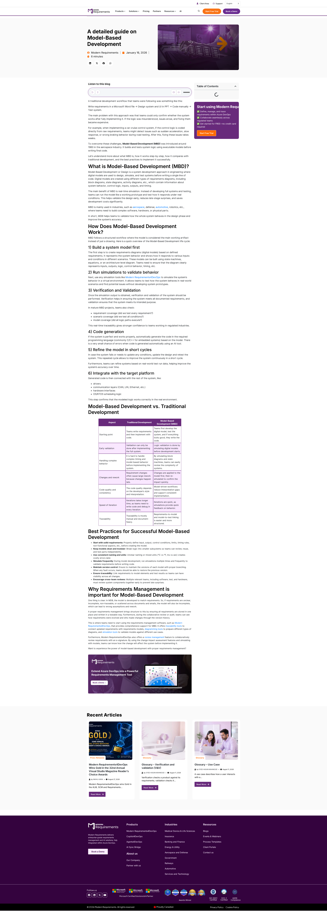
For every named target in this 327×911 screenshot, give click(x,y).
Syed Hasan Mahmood (155, 773)
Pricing (146, 11)
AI (181, 11)
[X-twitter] (99, 895)
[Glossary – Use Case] (216, 740)
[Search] (199, 11)
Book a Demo (231, 11)
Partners (157, 11)
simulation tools (110, 632)
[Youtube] (105, 895)
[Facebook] (89, 895)
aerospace (138, 207)
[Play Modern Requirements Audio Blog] (92, 92)
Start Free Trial (211, 11)
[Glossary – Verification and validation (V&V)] (163, 740)
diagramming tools (154, 629)
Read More (96, 794)
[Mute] (173, 92)
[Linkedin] (94, 895)
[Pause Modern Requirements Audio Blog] (97, 92)
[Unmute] (178, 92)
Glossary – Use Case (207, 764)
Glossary (147, 758)
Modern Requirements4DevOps (142, 277)
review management (154, 637)
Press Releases (97, 758)
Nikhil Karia (98, 779)
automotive (162, 207)
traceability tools (174, 626)
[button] (90, 63)
